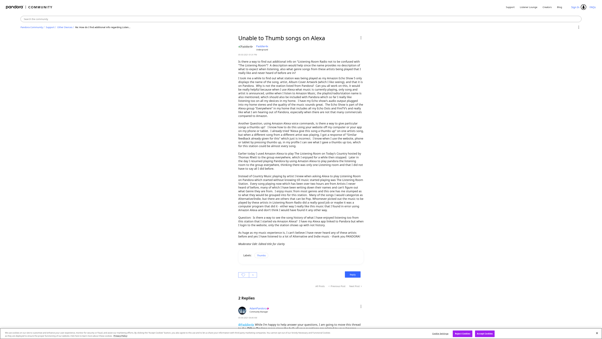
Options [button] (578, 27)
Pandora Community (29, 7)
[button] (361, 38)
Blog (559, 7)
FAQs (593, 7)
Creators (547, 7)
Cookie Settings (440, 333)
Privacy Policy (120, 335)
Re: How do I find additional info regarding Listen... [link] (102, 27)
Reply (353, 274)
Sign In (575, 7)
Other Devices (64, 27)
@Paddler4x (246, 324)
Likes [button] (243, 274)
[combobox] (301, 19)
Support (510, 7)
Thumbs (261, 255)
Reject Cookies (462, 333)
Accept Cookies (485, 333)
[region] (301, 333)
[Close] (597, 333)
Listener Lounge (528, 7)
